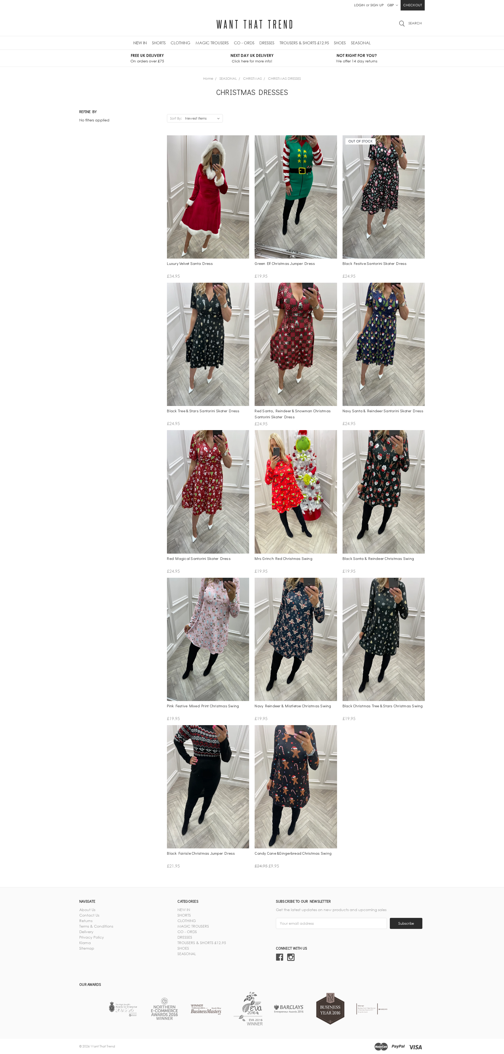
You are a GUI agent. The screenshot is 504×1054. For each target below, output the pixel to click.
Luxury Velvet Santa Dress (190, 263)
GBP (391, 5)
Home (208, 78)
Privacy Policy (91, 937)
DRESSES (266, 42)
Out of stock (383, 213)
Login (359, 5)
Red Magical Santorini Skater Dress (199, 558)
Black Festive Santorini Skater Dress (375, 263)
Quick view (208, 203)
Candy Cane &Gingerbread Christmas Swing (293, 853)
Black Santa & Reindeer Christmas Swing (378, 558)
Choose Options (208, 213)
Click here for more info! (252, 61)
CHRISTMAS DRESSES (284, 78)
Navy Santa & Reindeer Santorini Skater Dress (383, 410)
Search (415, 23)
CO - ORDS (244, 42)
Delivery (86, 931)
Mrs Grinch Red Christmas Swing (283, 558)
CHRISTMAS (252, 78)
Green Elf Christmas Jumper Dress (285, 263)
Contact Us (89, 915)
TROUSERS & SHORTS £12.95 (304, 42)
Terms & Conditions (96, 926)
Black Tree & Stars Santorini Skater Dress (203, 410)
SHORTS (159, 42)
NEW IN (140, 42)
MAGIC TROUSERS (212, 42)
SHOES (340, 42)
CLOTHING (180, 42)
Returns (85, 920)
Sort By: (176, 118)
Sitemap (86, 948)
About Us (87, 909)
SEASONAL (361, 42)
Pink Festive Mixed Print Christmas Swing (203, 705)
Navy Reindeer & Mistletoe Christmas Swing (293, 705)
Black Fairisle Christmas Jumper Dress (201, 853)
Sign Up (377, 5)
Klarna (85, 942)
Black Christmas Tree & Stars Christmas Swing (383, 705)
